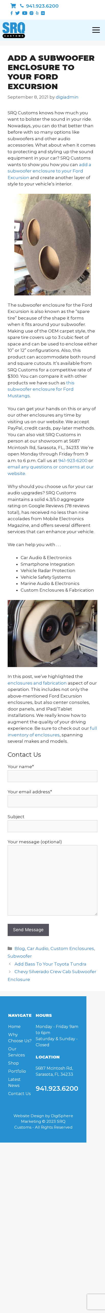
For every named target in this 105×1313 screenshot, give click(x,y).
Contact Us (19, 1093)
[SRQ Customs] (14, 30)
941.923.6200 (42, 6)
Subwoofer (20, 956)
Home (14, 1026)
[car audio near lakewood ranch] (13, 6)
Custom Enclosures (72, 948)
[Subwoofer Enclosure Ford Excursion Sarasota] (52, 244)
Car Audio (37, 948)
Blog (20, 948)
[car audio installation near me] (52, 633)
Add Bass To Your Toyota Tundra (50, 964)
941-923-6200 (72, 460)
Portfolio (17, 1071)
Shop (13, 1063)
